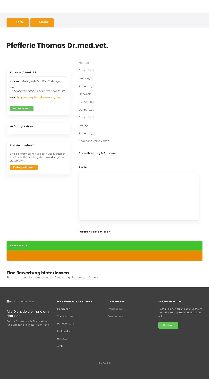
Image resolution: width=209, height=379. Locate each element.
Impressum (115, 308)
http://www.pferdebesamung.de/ (38, 97)
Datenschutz (115, 316)
